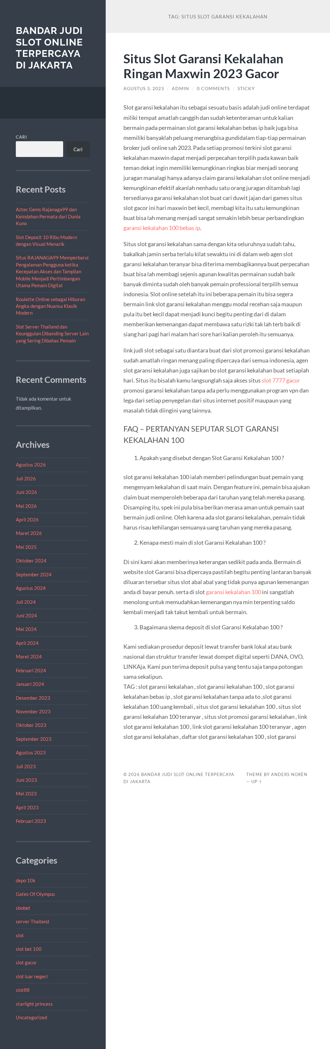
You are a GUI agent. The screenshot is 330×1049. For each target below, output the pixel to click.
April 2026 (27, 519)
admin (180, 88)
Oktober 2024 (31, 560)
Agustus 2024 (31, 588)
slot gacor (26, 962)
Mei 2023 (26, 793)
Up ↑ (256, 781)
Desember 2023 (33, 698)
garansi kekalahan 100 (233, 591)
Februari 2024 (31, 670)
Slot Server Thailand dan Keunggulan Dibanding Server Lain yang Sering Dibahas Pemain (52, 333)
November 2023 (33, 711)
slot (20, 935)
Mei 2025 (26, 547)
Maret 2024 (29, 656)
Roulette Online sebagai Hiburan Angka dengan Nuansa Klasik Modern (50, 306)
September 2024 (34, 574)
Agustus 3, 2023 (143, 88)
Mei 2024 (26, 629)
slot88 (23, 990)
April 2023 (27, 807)
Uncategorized (31, 1017)
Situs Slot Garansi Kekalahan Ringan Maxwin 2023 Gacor (203, 66)
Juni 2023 (26, 780)
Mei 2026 (26, 506)
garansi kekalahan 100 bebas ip (161, 227)
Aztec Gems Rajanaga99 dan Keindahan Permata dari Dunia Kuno (48, 216)
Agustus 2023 (31, 752)
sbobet (23, 908)
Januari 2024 (30, 684)
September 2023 (34, 739)
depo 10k (25, 880)
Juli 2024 (26, 602)
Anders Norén (289, 774)
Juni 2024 (26, 615)
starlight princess (34, 1004)
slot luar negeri (32, 976)
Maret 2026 (29, 533)
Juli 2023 (26, 766)
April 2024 (27, 643)
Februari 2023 (31, 821)
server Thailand (32, 921)
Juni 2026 (26, 492)
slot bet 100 (29, 949)
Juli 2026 (26, 478)
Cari (21, 137)
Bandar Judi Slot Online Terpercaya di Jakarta (49, 48)
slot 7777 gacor (281, 380)
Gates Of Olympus (35, 894)
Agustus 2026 (31, 464)
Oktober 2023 (31, 725)
